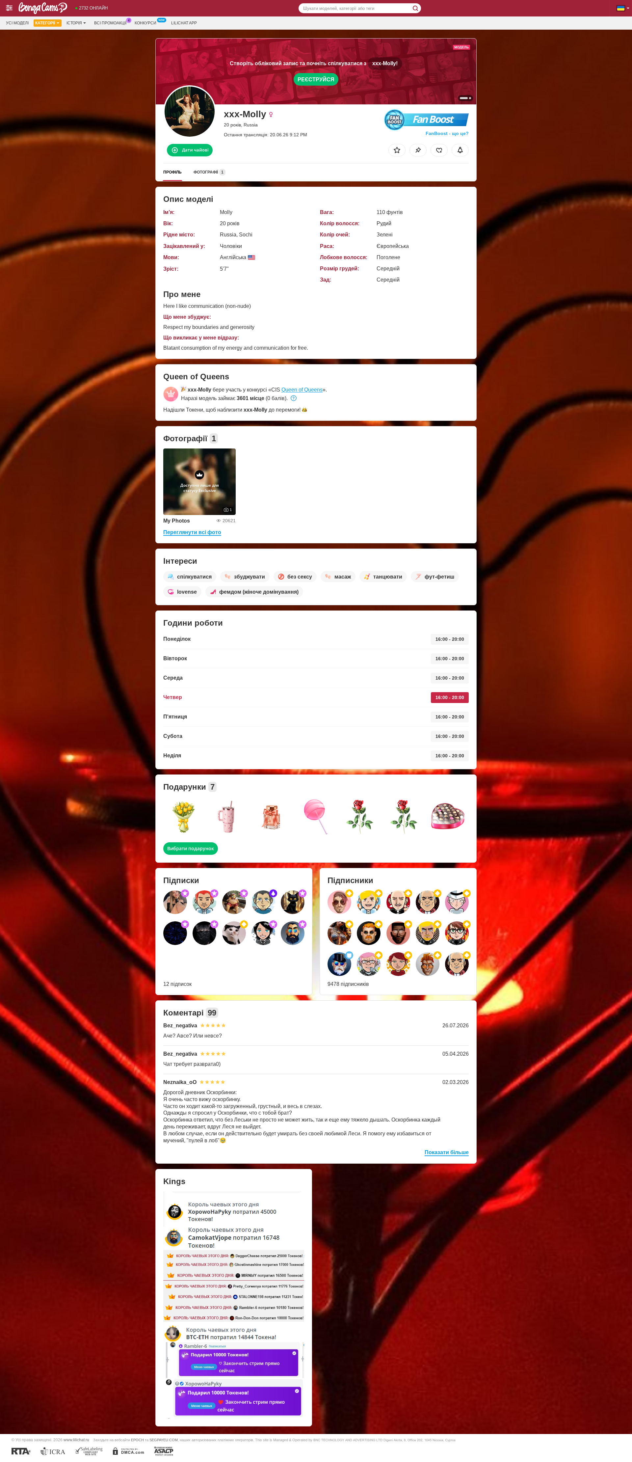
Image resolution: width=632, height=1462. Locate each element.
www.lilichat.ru (76, 1440)
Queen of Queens (302, 390)
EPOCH (137, 1440)
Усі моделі (17, 23)
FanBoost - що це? (447, 133)
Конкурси (145, 23)
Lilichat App (184, 23)
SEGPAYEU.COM (163, 1440)
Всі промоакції (110, 23)
